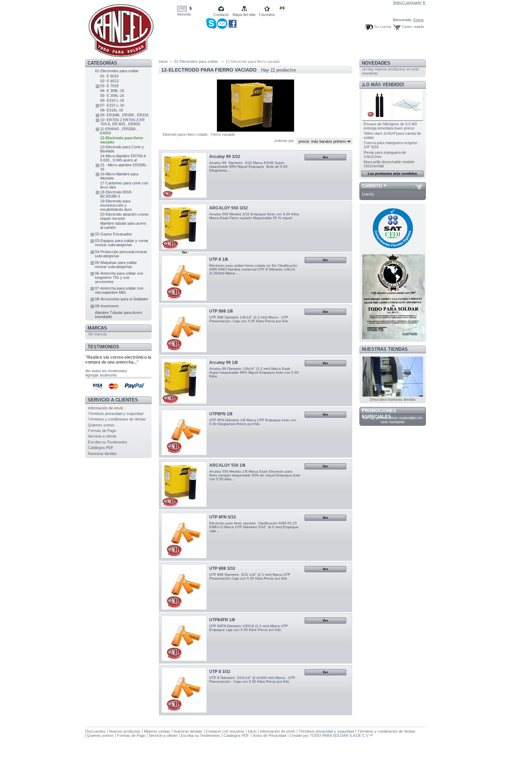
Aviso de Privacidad (269, 735)
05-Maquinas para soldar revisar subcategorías (116, 264)
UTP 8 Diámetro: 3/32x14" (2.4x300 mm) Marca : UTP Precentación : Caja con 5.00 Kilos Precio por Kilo (252, 679)
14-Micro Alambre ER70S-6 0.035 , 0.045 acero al (123, 158)
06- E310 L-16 (112, 100)
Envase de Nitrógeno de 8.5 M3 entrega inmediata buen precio (390, 126)
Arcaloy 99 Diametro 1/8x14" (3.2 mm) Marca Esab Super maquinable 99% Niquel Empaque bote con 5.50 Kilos (254, 372)
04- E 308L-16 (112, 91)
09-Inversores (107, 306)
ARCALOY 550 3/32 (228, 208)
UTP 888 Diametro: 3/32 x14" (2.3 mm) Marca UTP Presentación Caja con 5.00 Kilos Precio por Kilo (249, 576)
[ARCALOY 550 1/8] (184, 484)
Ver (325, 157)
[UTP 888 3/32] (184, 587)
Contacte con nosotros (225, 731)
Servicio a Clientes (113, 399)
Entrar (418, 20)
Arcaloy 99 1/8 (223, 362)
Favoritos (267, 15)
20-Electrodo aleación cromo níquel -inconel (124, 216)
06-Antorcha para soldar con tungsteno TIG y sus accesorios (119, 277)
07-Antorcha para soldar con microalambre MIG (119, 290)
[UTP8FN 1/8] (184, 432)
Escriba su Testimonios (107, 442)
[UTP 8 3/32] (184, 690)
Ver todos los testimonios (106, 371)
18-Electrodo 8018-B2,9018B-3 (116, 194)
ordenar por (284, 141)
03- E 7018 (109, 86)
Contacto (221, 15)
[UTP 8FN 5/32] (184, 535)
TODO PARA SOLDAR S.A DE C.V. (339, 735)
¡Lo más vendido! (383, 84)
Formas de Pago (102, 430)
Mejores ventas (157, 731)
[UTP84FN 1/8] (184, 638)
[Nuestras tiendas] (393, 395)
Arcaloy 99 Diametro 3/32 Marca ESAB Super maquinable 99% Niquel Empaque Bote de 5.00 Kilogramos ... (248, 166)
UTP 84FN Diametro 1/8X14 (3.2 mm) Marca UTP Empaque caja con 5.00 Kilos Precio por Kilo (248, 628)
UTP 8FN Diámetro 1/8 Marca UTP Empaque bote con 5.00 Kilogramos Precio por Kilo (252, 422)
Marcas (97, 328)
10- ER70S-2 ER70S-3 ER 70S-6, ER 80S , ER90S (122, 122)
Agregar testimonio (101, 375)
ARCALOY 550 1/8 (227, 465)
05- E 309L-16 (112, 95)
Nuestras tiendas (102, 453)
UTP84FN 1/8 (222, 619)
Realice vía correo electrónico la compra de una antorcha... (118, 360)
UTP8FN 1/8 (221, 413)
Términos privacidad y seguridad (115, 413)
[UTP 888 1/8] (184, 329)
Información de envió (105, 408)
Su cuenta (382, 26)
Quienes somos (101, 425)
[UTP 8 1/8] (184, 278)
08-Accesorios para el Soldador (121, 299)
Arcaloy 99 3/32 (224, 156)
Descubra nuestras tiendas (393, 399)
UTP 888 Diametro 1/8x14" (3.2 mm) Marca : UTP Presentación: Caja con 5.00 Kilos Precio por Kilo (248, 319)
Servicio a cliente (102, 436)
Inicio (163, 61)
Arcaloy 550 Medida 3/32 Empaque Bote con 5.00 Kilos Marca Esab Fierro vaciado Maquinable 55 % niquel (254, 216)
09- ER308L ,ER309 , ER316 (124, 115)
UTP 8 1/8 (218, 259)
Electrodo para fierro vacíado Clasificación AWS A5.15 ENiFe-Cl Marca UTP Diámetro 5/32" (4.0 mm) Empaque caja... (254, 527)
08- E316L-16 (111, 110)
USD (182, 8)
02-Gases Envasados (113, 234)
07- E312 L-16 (112, 105)
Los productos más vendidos (392, 173)
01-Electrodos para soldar (117, 71)
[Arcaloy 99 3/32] (184, 175)
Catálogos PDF (101, 448)
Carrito (372, 186)
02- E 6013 (109, 81)
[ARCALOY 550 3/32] (184, 226)
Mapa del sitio (244, 15)
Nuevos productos (124, 731)
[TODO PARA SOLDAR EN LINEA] (120, 54)
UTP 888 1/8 (221, 311)
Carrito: (407, 26)
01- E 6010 (109, 76)
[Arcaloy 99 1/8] (184, 381)
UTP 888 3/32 (222, 568)
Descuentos (95, 731)
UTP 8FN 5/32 (222, 517)
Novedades (376, 63)
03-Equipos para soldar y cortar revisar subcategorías (121, 243)
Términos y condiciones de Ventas (117, 419)
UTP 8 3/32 (219, 671)
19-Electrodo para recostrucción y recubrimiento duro (116, 205)
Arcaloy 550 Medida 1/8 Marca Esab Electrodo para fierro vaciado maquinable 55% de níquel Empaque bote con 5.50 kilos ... (254, 475)
